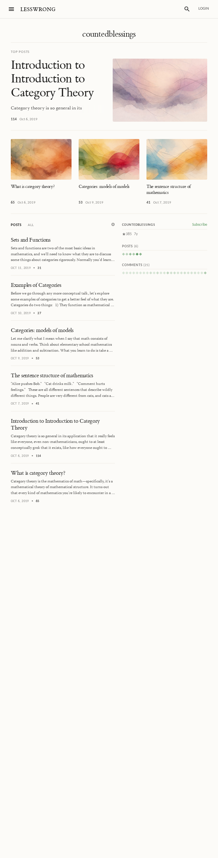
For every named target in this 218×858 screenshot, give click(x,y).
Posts (16, 225)
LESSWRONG (37, 9)
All (30, 225)
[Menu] (11, 9)
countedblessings (108, 34)
